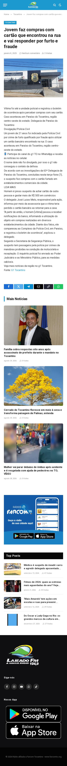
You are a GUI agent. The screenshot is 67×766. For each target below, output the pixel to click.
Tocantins (10, 23)
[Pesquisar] (55, 5)
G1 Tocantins (18, 270)
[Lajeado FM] (33, 5)
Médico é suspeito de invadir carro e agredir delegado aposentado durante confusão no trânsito (43, 568)
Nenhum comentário (31, 53)
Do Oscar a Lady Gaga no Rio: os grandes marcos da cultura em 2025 (42, 619)
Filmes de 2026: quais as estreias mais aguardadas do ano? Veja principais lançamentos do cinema (43, 585)
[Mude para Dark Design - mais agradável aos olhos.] (59, 5)
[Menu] (5, 5)
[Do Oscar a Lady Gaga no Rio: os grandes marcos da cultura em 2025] (12, 620)
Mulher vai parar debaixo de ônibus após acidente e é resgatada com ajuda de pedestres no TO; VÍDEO (33, 470)
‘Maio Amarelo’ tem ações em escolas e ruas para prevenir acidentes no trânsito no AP (40, 602)
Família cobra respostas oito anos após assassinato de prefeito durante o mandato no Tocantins (31, 353)
